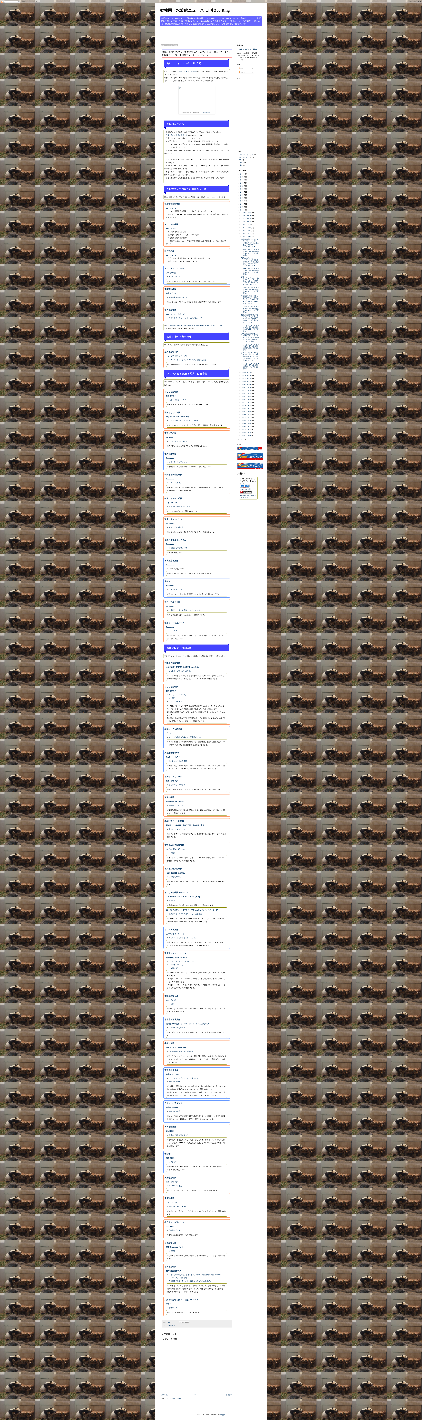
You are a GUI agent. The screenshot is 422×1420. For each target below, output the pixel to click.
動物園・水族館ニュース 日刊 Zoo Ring (195, 10)
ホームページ (171, 208)
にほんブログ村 (245, 489)
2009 (242, 439)
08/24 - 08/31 (246, 399)
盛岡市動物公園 (171, 352)
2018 (242, 198)
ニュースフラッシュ (246, 155)
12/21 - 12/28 (246, 215)
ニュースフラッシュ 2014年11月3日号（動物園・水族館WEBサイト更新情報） (250, 347)
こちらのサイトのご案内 (247, 49)
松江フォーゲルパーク (174, 1222)
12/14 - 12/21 (246, 218)
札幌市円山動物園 (172, 663)
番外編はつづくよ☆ (176, 805)
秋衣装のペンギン (175, 1230)
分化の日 (172, 1004)
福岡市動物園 (170, 310)
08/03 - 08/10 (246, 408)
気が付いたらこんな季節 (178, 761)
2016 (242, 204)
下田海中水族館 (171, 1070)
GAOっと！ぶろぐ (173, 757)
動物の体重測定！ (175, 1081)
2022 (242, 186)
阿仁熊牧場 (169, 251)
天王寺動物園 (170, 1178)
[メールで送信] (180, 1322)
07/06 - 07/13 (246, 420)
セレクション (172, 1325)
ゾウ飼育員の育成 (175, 877)
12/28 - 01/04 (246, 212)
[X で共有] (184, 1322)
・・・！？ (173, 631)
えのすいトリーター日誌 (175, 934)
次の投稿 (164, 1395)
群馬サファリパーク (173, 776)
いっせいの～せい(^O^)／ (178, 441)
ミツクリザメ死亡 (175, 276)
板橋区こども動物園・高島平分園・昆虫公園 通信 (185, 825)
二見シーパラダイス (173, 1103)
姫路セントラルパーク (174, 623)
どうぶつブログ (172, 503)
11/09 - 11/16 (246, 233)
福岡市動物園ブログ (173, 1271)
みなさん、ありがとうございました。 (183, 938)
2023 (242, 183)
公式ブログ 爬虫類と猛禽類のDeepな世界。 (183, 667)
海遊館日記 (170, 1158)
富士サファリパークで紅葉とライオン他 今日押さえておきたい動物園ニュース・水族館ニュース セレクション (250, 280)
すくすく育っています (177, 785)
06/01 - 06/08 (246, 435)
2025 (242, 177)
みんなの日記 (171, 273)
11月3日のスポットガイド (178, 400)
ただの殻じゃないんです (178, 1028)
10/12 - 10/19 (246, 378)
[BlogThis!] (182, 1322)
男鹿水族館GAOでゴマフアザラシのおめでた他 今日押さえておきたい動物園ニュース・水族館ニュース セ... (249, 318)
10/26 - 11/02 (246, 372)
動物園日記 (170, 1131)
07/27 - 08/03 (246, 411)
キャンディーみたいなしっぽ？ (180, 506)
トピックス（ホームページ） (177, 356)
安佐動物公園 (170, 1243)
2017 (242, 201)
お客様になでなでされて (178, 548)
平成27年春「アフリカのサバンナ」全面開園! (185, 914)
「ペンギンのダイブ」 (177, 965)
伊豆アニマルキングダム (175, 540)
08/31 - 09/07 (246, 396)
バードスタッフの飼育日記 (176, 1047)
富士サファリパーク (173, 519)
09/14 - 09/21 (246, 390)
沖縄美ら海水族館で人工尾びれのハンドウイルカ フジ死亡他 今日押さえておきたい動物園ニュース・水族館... (250, 337)
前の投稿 (229, 1395)
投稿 (242, 68)
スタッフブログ (172, 781)
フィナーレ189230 (175, 701)
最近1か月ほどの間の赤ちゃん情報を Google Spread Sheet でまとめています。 (195, 325)
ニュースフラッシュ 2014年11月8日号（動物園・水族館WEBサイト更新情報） (250, 252)
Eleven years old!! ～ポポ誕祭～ (181, 1051)
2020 (242, 192)
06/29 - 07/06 (246, 423)
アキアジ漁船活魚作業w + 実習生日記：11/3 (185, 737)
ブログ (168, 733)
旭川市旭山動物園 (172, 204)
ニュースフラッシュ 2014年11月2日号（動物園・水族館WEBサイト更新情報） (250, 366)
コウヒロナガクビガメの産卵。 (180, 671)
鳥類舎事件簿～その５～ (178, 297)
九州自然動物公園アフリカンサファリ (181, 1300)
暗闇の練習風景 (174, 1111)
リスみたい (173, 1162)
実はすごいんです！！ (177, 829)
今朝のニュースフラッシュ (187, 71)
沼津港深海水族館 (172, 1019)
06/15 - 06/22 (246, 429)
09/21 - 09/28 (246, 387)
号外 (240, 165)
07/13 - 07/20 (246, 417)
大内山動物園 (170, 1127)
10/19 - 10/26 (246, 375)
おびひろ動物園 (171, 224)
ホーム (196, 1395)
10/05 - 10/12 (246, 381)
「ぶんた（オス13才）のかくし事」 (182, 961)
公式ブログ (170, 1226)
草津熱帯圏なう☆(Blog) (175, 801)
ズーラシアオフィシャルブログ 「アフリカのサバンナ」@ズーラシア (192, 910)
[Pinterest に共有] (188, 1322)
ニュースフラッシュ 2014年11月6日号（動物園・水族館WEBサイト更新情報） (250, 290)
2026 (242, 174)
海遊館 (167, 581)
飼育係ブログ (171, 396)
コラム (241, 162)
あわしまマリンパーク (174, 268)
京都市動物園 (170, 289)
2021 (242, 189)
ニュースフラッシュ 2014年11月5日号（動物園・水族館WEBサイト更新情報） (250, 309)
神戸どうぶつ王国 (172, 602)
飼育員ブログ (171, 293)
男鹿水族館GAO (172, 753)
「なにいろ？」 (174, 968)
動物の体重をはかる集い (178, 1206)
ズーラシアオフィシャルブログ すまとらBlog (183, 897)
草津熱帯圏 (169, 797)
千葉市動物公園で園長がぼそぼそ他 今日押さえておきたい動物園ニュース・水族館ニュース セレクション (250, 299)
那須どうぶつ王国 (172, 412)
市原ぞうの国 (170, 433)
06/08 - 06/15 (246, 432)
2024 (242, 180)
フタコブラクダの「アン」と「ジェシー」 (184, 421)
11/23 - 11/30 (246, 228)
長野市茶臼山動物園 (173, 475)
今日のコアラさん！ (176, 1186)
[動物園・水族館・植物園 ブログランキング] (246, 493)
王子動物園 (169, 1198)
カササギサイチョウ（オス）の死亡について (185, 318)
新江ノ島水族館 (171, 929)
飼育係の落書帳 (172, 1107)
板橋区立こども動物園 (174, 821)
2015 (242, 207)
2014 (242, 210)
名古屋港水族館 (171, 561)
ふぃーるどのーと (172, 1000)
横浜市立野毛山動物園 (174, 845)
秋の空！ (172, 1251)
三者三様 (172, 901)
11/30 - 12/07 (246, 224)
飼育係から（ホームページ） (177, 957)
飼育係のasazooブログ (174, 1247)
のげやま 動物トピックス (175, 849)
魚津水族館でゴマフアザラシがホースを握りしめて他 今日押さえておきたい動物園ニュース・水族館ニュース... (250, 242)
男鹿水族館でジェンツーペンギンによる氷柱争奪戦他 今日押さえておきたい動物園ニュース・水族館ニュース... (250, 261)
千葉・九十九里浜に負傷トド (176, 135)
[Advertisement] (203, 35)
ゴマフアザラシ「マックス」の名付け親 (183, 1078)
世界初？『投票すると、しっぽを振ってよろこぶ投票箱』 (190, 1281)
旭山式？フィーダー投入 (178, 695)
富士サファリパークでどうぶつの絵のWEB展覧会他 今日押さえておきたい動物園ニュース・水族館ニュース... (250, 356)
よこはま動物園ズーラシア (176, 892)
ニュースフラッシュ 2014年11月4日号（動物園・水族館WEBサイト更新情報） (250, 328)
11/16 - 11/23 (246, 230)
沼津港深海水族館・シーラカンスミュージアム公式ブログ (187, 1024)
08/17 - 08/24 (246, 402)
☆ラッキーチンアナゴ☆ (178, 462)
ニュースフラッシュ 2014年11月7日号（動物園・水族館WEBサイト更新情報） (250, 271)
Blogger (222, 1414)
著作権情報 (206, 112)
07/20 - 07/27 (246, 414)
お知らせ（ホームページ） (176, 314)
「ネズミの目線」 (175, 483)
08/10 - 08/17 (246, 405)
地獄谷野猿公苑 (171, 996)
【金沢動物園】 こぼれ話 (175, 873)
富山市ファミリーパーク (175, 953)
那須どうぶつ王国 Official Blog (177, 417)
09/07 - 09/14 (246, 393)
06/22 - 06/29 (246, 426)
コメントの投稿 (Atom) (173, 1398)
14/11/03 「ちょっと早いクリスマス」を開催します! (188, 360)
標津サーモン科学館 (173, 729)
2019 (242, 195)
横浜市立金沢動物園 (173, 869)
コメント (243, 72)
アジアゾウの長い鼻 (176, 527)
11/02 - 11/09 (246, 236)
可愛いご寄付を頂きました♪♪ (179, 1135)
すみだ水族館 (170, 454)
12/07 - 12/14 (246, 221)
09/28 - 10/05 (246, 384)
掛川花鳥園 (169, 1043)
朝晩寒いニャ (174, 1308)
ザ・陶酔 (172, 698)
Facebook (170, 437)
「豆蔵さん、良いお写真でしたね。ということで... (187, 610)
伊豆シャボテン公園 (173, 498)
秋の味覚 (172, 853)
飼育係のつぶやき (172, 1074)
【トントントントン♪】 (177, 589)
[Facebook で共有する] (186, 1322)
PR (240, 160)
